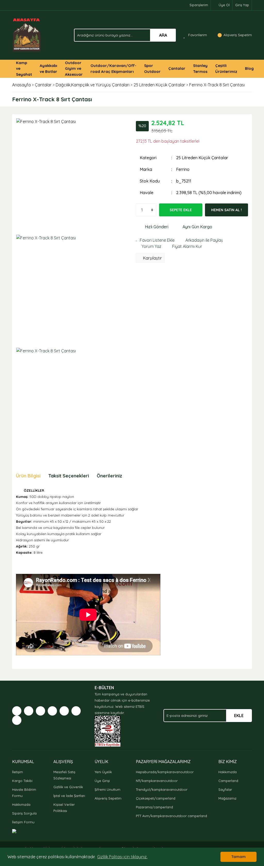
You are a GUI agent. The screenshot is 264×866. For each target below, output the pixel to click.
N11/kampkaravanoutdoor (157, 781)
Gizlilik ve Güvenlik (68, 787)
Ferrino (182, 169)
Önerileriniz (109, 476)
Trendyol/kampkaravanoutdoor (161, 789)
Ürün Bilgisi (28, 476)
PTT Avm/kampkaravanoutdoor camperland (171, 816)
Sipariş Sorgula (24, 813)
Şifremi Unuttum (107, 789)
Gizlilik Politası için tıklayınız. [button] (122, 856)
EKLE (239, 715)
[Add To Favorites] (155, 240)
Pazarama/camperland (154, 807)
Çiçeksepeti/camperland (155, 798)
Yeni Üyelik (103, 772)
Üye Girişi (102, 781)
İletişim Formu (23, 822)
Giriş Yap (242, 5)
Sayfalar (225, 789)
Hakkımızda (21, 804)
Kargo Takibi (22, 781)
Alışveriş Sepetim (108, 798)
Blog (249, 68)
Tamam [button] (238, 856)
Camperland (228, 781)
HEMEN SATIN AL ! (226, 210)
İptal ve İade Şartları (69, 796)
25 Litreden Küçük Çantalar (202, 157)
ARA (163, 35)
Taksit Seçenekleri (68, 476)
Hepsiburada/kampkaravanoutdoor (165, 772)
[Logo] (27, 34)
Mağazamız (227, 798)
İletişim (17, 772)
